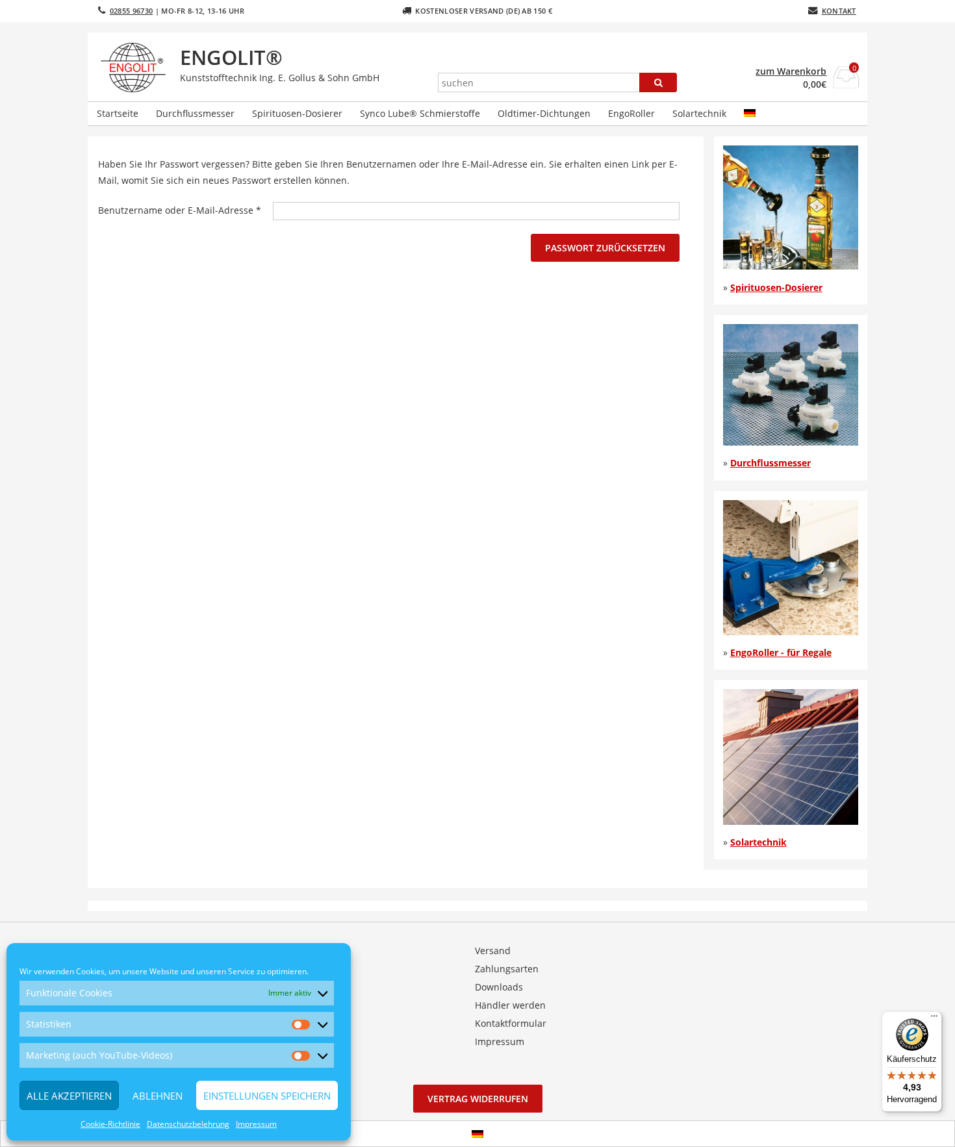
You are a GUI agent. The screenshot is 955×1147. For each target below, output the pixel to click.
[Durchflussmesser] (790, 442)
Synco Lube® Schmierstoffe (420, 113)
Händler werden (510, 1005)
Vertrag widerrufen (477, 1098)
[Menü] (934, 1019)
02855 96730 (131, 11)
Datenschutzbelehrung (188, 1123)
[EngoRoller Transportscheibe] (790, 631)
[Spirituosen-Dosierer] (790, 266)
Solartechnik (699, 113)
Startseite (117, 113)
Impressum (256, 1123)
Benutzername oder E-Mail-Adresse (185, 209)
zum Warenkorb (791, 71)
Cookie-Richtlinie (110, 1123)
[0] (846, 84)
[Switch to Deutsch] (477, 1134)
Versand (493, 950)
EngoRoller (631, 113)
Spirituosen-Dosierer (297, 113)
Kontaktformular (510, 1023)
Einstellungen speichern (267, 1095)
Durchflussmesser (195, 113)
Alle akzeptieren (69, 1095)
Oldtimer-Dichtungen (544, 113)
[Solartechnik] (790, 821)
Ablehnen (158, 1095)
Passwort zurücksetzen (605, 248)
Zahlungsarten (507, 969)
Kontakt (839, 11)
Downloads (499, 987)
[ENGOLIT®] (135, 67)
